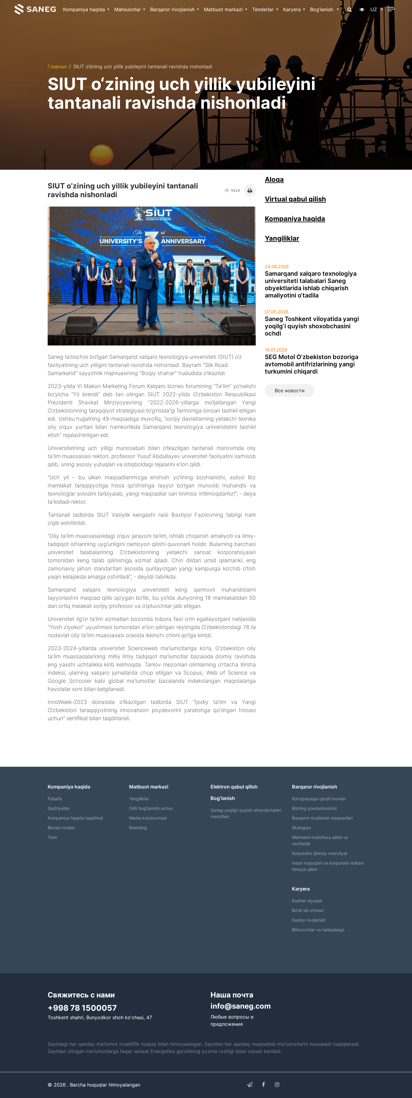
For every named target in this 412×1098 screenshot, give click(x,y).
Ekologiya (301, 827)
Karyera (292, 9)
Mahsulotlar (127, 9)
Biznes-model (61, 827)
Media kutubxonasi (147, 817)
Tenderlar (263, 9)
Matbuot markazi (223, 9)
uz (374, 9)
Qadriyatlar (59, 808)
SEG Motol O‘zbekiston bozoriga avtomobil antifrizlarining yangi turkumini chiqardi (311, 364)
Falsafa (55, 798)
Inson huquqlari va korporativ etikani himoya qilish (328, 866)
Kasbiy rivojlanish (309, 920)
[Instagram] (277, 1085)
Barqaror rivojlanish (172, 9)
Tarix (52, 837)
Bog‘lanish (322, 9)
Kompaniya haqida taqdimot (75, 817)
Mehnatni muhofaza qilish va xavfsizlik (320, 840)
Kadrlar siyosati (307, 900)
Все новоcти (290, 390)
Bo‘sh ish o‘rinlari (308, 910)
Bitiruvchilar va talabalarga (318, 929)
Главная (57, 66)
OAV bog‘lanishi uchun (151, 808)
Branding (138, 827)
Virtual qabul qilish (295, 199)
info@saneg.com (241, 1006)
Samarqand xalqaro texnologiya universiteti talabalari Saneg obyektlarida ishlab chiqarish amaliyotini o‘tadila (311, 284)
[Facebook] (263, 1085)
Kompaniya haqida (84, 9)
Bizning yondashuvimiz (314, 808)
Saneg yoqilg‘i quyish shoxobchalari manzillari (246, 813)
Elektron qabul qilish (234, 787)
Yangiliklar (282, 238)
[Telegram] (250, 1085)
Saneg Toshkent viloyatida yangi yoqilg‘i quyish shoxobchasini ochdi (312, 326)
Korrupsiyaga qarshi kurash (319, 798)
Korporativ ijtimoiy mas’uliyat (319, 853)
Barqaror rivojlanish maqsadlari (322, 817)
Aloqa (274, 179)
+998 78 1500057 (82, 1008)
